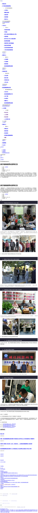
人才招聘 (4, 108)
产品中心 (4, 25)
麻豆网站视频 (7, 40)
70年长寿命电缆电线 (8, 49)
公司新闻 (6, 59)
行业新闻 (6, 61)
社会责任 (6, 98)
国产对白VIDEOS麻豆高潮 (10, 38)
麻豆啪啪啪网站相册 (8, 102)
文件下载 (6, 96)
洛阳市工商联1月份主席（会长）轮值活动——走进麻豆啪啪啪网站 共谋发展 (16, 443)
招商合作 (6, 128)
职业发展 (6, 116)
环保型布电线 (7, 29)
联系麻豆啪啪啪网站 (8, 135)
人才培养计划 (7, 119)
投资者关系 (4, 71)
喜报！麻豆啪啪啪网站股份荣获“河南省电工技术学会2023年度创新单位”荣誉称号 (17, 438)
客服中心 (4, 124)
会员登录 (2, 146)
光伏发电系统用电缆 (8, 47)
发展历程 (6, 14)
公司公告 (6, 82)
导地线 (5, 31)
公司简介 (6, 10)
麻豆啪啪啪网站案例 (8, 66)
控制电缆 (6, 36)
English (3, 144)
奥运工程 (2, 433)
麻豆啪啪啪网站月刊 (8, 93)
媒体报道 (6, 63)
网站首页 (4, 3)
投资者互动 (6, 79)
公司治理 (6, 75)
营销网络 (4, 142)
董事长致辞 (6, 12)
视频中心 (6, 100)
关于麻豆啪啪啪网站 (6, 5)
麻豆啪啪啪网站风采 (6, 87)
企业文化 (6, 91)
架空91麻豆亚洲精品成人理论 (10, 34)
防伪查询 (6, 133)
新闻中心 (4, 55)
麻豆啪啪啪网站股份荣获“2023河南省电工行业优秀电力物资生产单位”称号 (16, 448)
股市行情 (6, 77)
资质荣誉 (6, 16)
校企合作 (6, 112)
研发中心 (6, 19)
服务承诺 (6, 130)
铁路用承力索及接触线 (9, 43)
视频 (5, 137)
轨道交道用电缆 (7, 45)
